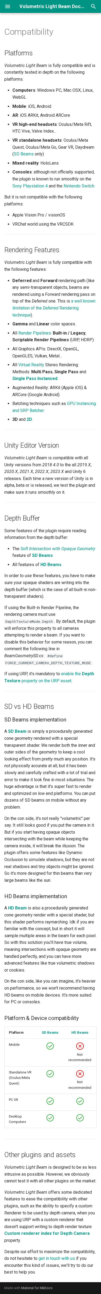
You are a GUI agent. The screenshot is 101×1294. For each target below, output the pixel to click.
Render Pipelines (34, 333)
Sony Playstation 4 (30, 186)
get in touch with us (57, 1258)
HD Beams (79, 1032)
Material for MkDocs (37, 1288)
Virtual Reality (31, 364)
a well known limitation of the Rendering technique (53, 307)
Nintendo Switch (79, 186)
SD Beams (24, 154)
